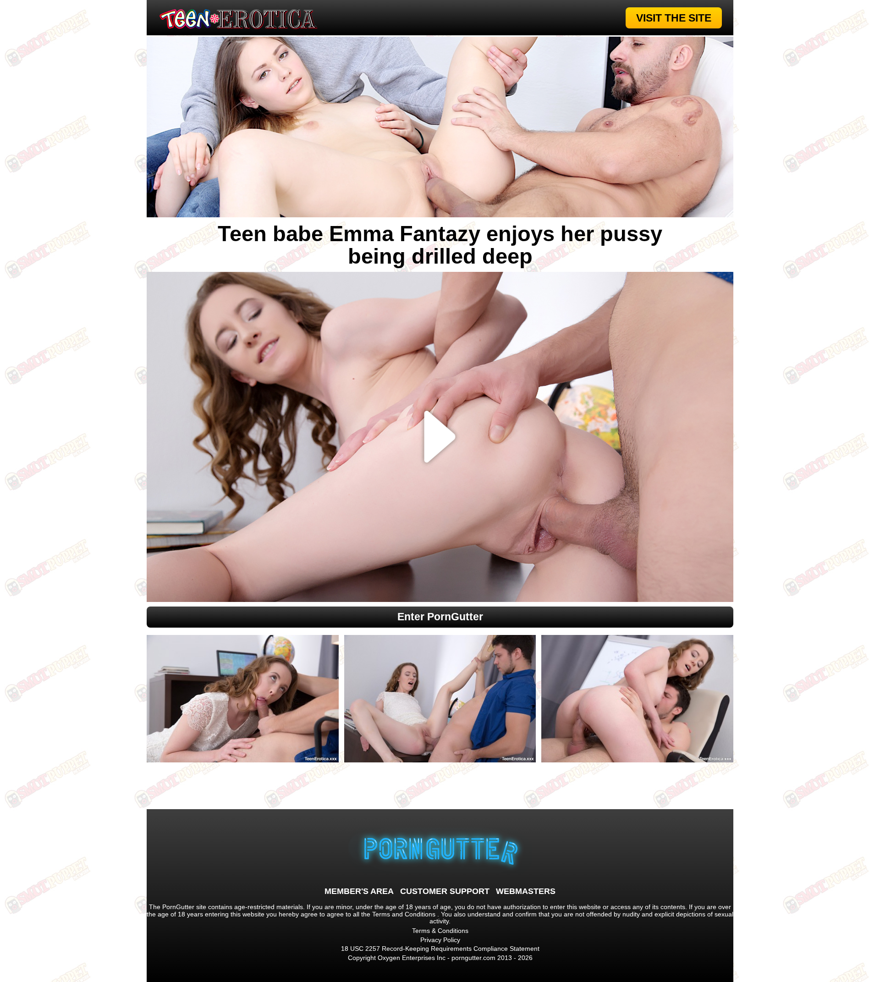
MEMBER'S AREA (359, 891)
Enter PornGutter (440, 617)
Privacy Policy (440, 939)
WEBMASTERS (526, 891)
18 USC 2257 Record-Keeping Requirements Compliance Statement (440, 948)
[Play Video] (440, 437)
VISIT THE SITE (673, 18)
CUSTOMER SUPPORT (445, 891)
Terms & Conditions (440, 930)
